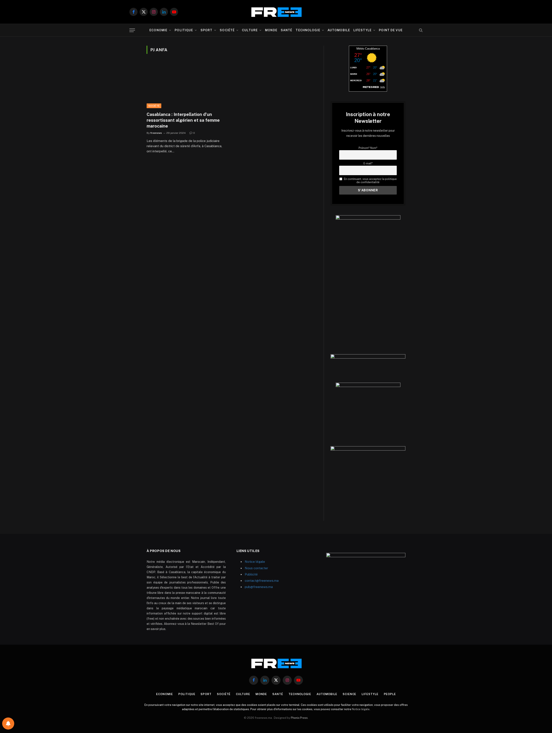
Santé (286, 30)
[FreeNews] (276, 12)
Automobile (339, 30)
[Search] (420, 30)
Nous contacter (256, 568)
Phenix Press (299, 717)
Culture (250, 30)
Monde (271, 30)
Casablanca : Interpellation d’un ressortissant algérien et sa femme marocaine (183, 120)
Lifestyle (362, 30)
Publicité (251, 574)
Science (349, 694)
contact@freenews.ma (262, 580)
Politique (184, 30)
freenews (156, 132)
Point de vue (390, 30)
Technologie (308, 30)
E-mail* (368, 163)
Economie (158, 30)
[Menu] (132, 30)
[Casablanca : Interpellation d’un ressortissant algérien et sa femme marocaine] (187, 85)
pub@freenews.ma (259, 587)
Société (227, 30)
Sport (207, 30)
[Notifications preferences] (8, 723)
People (390, 694)
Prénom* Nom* (368, 148)
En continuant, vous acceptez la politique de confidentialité (370, 180)
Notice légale (255, 561)
